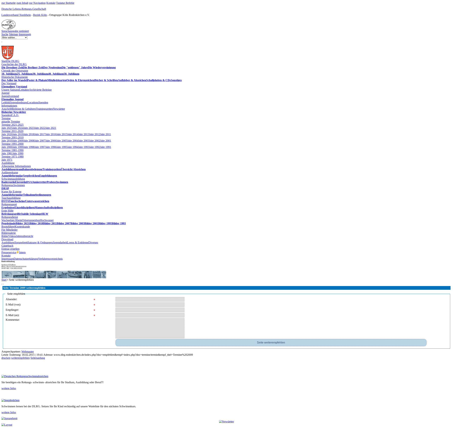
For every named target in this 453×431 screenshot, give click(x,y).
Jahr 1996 (50, 146)
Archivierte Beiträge (40, 89)
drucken (5, 357)
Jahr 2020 (6, 134)
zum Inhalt (22, 2)
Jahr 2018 (28, 134)
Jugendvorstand (10, 96)
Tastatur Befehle (65, 2)
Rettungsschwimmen (13, 185)
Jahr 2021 (50, 127)
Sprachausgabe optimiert (15, 31)
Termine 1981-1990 (12, 150)
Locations (32, 102)
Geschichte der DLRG (14, 64)
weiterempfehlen (20, 357)
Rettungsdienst (9, 217)
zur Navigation (37, 2)
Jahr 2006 (50, 140)
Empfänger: (12, 309)
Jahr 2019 (17, 134)
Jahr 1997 (39, 146)
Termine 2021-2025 (12, 124)
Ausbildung (8, 162)
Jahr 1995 (61, 146)
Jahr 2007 (39, 140)
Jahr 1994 (72, 146)
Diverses (93, 242)
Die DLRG (13, 61)
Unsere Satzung (10, 89)
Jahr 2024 (17, 127)
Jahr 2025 (6, 127)
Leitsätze (24, 89)
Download (7, 239)
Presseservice (8, 252)
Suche (4, 34)
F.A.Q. (15, 115)
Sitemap (13, 34)
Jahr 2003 (83, 140)
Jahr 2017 (39, 134)
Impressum (25, 34)
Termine (6, 118)
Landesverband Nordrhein (16, 14)
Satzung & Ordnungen (40, 242)
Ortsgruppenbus (31, 220)
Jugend (5, 92)
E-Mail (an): (12, 315)
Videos (12, 236)
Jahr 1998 (28, 146)
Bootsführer (8, 226)
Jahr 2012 (94, 134)
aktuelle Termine (10, 121)
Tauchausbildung (11, 197)
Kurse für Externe (11, 191)
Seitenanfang (37, 357)
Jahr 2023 (28, 127)
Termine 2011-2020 (12, 131)
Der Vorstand (8, 83)
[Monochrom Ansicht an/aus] (1, 282)
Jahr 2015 (61, 134)
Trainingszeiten (44, 108)
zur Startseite (8, 2)
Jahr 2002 (94, 140)
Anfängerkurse (9, 172)
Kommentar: (13, 319)
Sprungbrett (21, 242)
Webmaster (27, 351)
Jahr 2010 (6, 140)
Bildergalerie (8, 232)
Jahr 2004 (72, 140)
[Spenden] (1, 40)
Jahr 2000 (6, 146)
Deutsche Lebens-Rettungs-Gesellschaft (23, 8)
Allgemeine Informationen (16, 166)
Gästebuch (7, 245)
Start (4, 61)
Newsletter (59, 108)
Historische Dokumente (14, 76)
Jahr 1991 (105, 146)
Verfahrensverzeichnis (50, 258)
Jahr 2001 (105, 140)
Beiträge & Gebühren (24, 108)
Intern (22, 252)
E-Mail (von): (13, 304)
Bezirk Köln (40, 14)
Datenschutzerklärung (26, 258)
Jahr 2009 (17, 140)
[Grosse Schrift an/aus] (3, 282)
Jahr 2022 (39, 127)
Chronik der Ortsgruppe (14, 70)
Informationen (9, 105)
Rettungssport (9, 204)
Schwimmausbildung (13, 178)
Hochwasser (47, 220)
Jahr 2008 (28, 140)
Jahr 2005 (61, 140)
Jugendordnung (18, 102)
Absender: (11, 299)
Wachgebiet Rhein (11, 220)
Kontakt (50, 2)
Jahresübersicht (24, 236)
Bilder (4, 236)
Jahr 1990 (17, 153)
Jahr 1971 (6, 159)
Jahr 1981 (6, 153)
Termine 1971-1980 (12, 156)
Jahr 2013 (83, 134)
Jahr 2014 (72, 134)
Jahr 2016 (50, 134)
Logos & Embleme (77, 242)
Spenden (43, 102)
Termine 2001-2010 (12, 137)
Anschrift (6, 108)
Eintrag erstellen (10, 248)
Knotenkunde (22, 226)
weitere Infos (8, 388)
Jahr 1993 (83, 146)
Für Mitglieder (9, 229)
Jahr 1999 (17, 146)
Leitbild (5, 102)
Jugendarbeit (60, 242)
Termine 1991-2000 (12, 143)
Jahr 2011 (105, 134)
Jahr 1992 (94, 146)
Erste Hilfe (7, 210)
